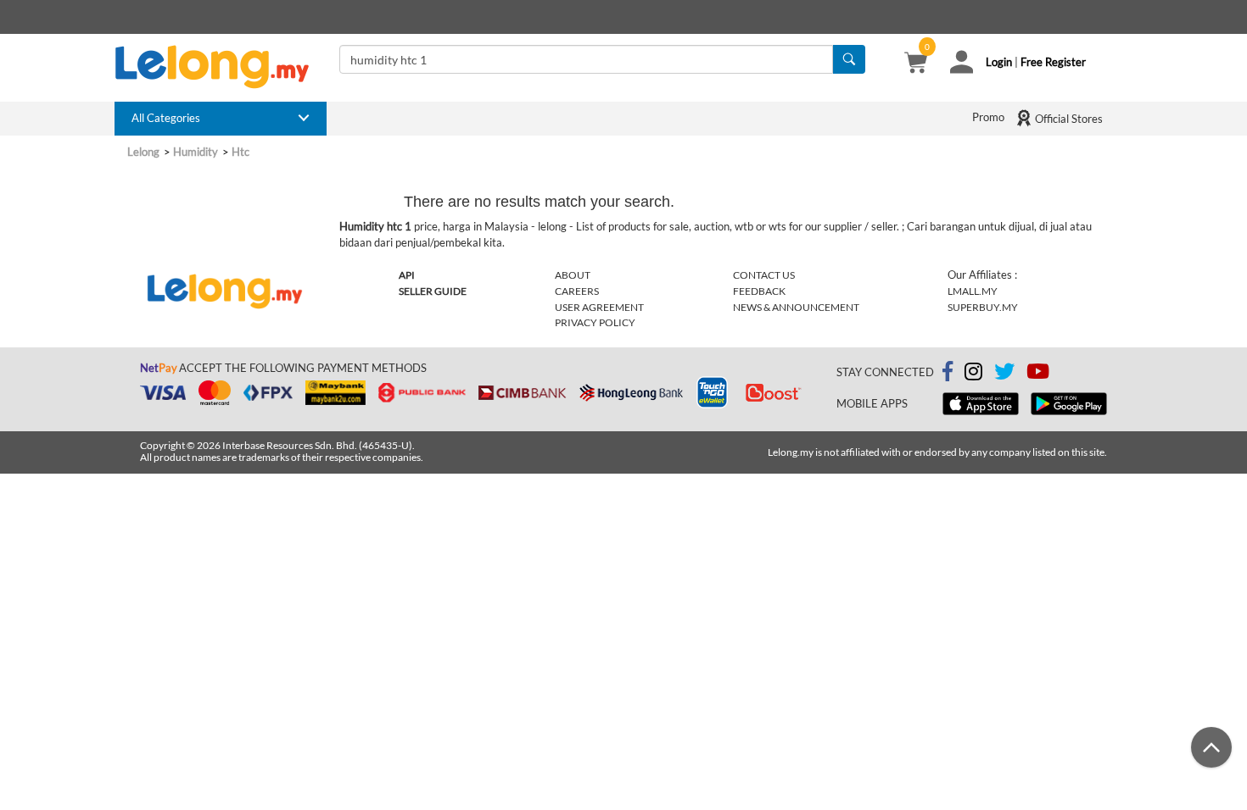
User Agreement (599, 307)
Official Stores (1067, 118)
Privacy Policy (595, 322)
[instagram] (973, 374)
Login (999, 62)
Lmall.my (973, 291)
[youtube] (1037, 374)
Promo (988, 117)
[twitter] (1004, 374)
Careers (577, 291)
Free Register (1053, 62)
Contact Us (764, 275)
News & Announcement (796, 307)
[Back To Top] (1211, 747)
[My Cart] (915, 64)
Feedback (759, 291)
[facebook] (947, 372)
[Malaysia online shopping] (221, 66)
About (572, 275)
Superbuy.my (983, 307)
